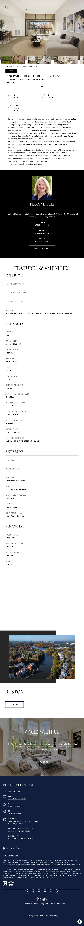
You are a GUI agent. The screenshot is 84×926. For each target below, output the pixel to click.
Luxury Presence (57, 903)
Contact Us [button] (42, 762)
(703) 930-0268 (42, 225)
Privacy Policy (51, 915)
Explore (14, 704)
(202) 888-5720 (50, 877)
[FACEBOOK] (27, 891)
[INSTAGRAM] (33, 891)
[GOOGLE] (57, 891)
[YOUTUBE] (45, 891)
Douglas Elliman (11, 855)
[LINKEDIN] (39, 891)
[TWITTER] (51, 891)
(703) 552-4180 (14, 806)
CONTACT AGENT (42, 249)
